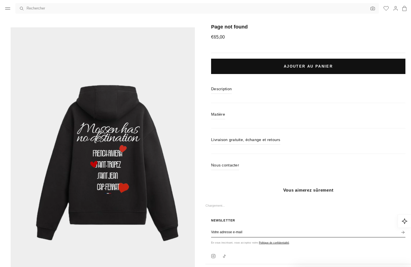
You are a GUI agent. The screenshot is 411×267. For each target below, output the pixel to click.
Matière (218, 114)
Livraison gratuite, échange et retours (245, 139)
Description (221, 89)
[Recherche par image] (371, 8)
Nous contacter (225, 165)
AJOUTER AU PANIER (308, 66)
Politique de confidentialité (274, 242)
